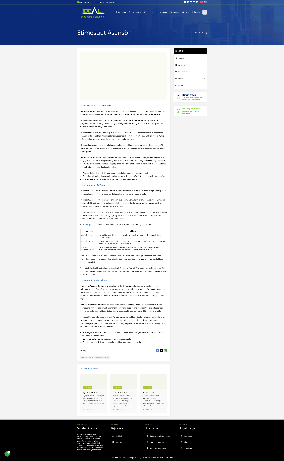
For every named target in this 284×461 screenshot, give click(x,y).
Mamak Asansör (120, 392)
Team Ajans (168, 458)
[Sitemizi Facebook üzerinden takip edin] (185, 2)
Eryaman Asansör (90, 392)
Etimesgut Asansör (91, 224)
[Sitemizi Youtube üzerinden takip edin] (194, 2)
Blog (205, 32)
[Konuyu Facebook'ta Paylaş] (157, 350)
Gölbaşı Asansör (150, 392)
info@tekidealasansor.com (106, 2)
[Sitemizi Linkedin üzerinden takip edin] (191, 2)
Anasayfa (198, 32)
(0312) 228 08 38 (85, 2)
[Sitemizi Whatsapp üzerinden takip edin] (197, 2)
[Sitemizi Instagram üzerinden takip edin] (188, 2)
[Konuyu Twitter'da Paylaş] (161, 350)
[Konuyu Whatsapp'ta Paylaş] (165, 350)
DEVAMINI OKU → (89, 410)
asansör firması (87, 357)
